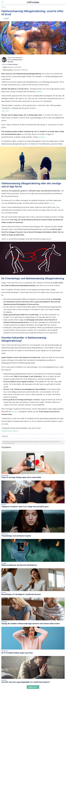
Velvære (3, 7)
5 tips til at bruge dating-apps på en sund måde (21, 477)
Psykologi (4, 534)
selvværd (14, 411)
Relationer (4, 475)
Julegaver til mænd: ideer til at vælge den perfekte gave (25, 507)
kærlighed (41, 137)
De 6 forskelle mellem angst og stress (17, 653)
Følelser (4, 621)
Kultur (3, 504)
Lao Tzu (5, 111)
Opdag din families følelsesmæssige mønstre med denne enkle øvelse (30, 624)
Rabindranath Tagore (10, 431)
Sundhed (4, 680)
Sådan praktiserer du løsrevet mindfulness (19, 565)
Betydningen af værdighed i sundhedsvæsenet (21, 594)
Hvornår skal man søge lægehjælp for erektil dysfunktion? (25, 682)
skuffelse (39, 91)
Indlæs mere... (33, 687)
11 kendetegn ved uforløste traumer (16, 536)
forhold (51, 203)
